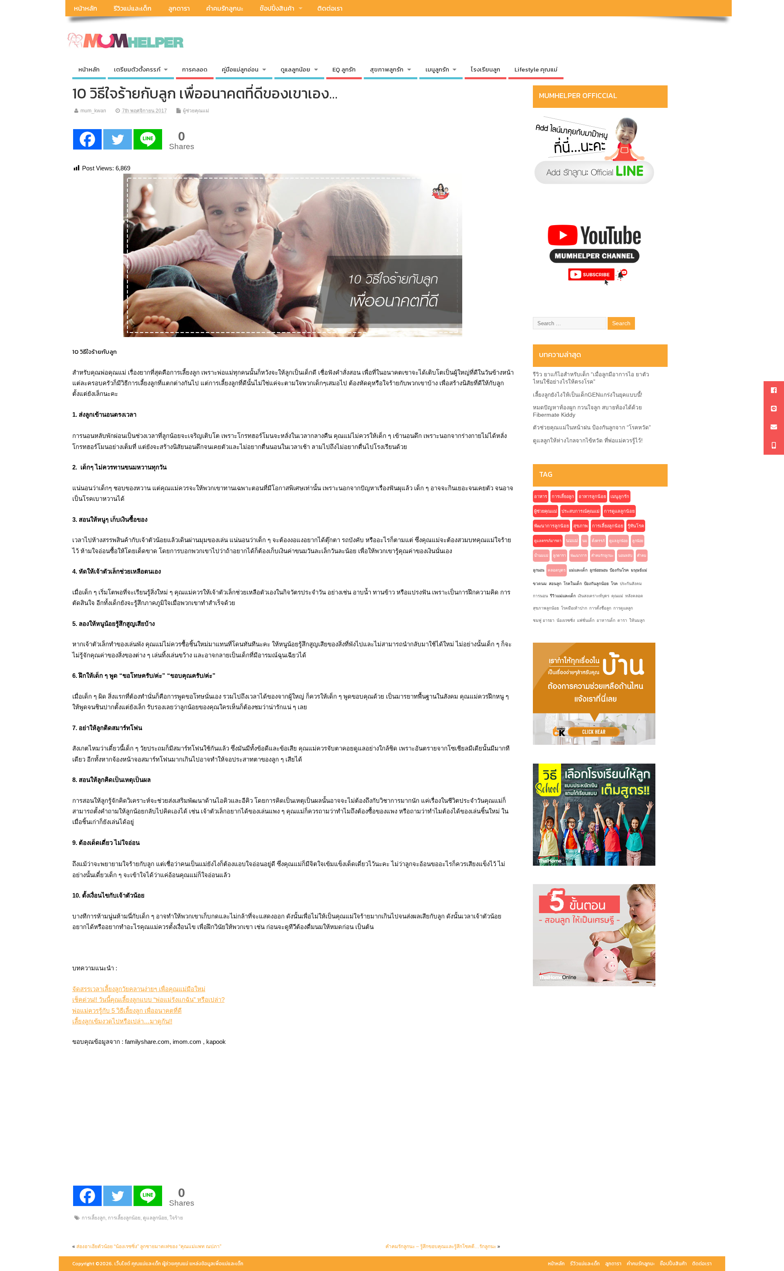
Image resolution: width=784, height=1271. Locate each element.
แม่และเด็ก (578, 570)
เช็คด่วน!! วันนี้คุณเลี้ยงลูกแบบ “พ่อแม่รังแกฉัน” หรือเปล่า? (148, 999)
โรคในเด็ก (573, 583)
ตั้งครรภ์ (598, 541)
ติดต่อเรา (330, 8)
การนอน (540, 596)
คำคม (641, 556)
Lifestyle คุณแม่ (535, 69)
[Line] (148, 139)
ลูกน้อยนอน (599, 570)
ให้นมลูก (637, 620)
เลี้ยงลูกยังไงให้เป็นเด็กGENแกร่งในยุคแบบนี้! (587, 395)
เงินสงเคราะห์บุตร (593, 596)
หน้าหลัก (85, 8)
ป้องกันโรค (619, 570)
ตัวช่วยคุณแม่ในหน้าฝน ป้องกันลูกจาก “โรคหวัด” (592, 427)
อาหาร (540, 496)
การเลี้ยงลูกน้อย (124, 1218)
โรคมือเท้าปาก (574, 608)
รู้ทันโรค (636, 525)
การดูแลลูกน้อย (619, 511)
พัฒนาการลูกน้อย (551, 525)
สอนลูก (555, 583)
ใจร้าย (176, 1218)
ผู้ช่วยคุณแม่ (196, 111)
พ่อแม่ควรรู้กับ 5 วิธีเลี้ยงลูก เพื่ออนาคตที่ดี (127, 1010)
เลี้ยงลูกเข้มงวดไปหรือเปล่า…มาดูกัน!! (122, 1021)
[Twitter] (117, 139)
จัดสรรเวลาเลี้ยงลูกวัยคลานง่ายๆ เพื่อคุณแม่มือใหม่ (138, 988)
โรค (614, 583)
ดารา (622, 620)
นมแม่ (572, 540)
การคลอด (194, 69)
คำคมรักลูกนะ (224, 8)
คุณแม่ (617, 596)
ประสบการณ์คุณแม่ (580, 511)
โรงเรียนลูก (485, 69)
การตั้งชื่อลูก (600, 608)
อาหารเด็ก (606, 620)
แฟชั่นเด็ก (586, 620)
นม (584, 541)
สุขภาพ (580, 525)
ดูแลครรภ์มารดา (547, 541)
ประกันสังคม (631, 583)
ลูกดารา (179, 8)
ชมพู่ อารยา (544, 620)
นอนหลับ (625, 556)
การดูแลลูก (623, 608)
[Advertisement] (133, 1130)
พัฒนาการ (578, 556)
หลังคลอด (634, 596)
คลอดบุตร (557, 570)
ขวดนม (540, 583)
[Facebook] (87, 139)
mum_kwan (93, 111)
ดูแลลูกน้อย (155, 1218)
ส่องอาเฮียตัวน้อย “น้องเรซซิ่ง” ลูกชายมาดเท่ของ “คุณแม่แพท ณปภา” (148, 1246)
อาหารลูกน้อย (592, 496)
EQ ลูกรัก (344, 69)
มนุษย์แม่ (639, 570)
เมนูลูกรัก (619, 496)
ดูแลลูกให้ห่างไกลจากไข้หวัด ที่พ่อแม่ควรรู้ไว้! (588, 441)
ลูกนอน (538, 570)
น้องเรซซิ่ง (566, 620)
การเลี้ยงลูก (93, 1218)
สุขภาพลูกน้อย (546, 608)
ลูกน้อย (637, 541)
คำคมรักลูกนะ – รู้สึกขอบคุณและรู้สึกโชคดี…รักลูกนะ (440, 1246)
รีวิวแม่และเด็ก (132, 8)
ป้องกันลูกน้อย (596, 583)
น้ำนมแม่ (541, 556)
